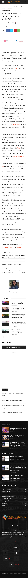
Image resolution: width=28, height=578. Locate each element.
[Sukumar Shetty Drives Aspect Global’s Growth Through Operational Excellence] (5, 477)
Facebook (11, 553)
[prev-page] (3, 337)
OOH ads (17, 262)
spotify (20, 264)
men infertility (8, 262)
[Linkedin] (5, 558)
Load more (13, 417)
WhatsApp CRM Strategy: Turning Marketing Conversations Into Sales (17, 331)
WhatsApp (17, 564)
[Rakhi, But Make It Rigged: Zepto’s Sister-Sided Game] (5, 429)
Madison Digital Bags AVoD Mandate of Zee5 (12, 412)
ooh (13, 262)
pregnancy (16, 124)
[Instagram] (16, 552)
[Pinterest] (15, 30)
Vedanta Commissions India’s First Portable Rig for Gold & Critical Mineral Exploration (18, 316)
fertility (9, 257)
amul (7, 255)
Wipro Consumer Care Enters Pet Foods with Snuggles (18, 309)
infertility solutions (9, 259)
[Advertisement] (14, 367)
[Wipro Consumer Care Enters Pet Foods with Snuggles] (5, 437)
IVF (3, 166)
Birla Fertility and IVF (16, 255)
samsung (15, 264)
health (3, 259)
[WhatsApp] (18, 30)
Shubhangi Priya (11, 22)
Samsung (21, 156)
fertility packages (16, 257)
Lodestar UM (19, 259)
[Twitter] (11, 30)
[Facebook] (8, 30)
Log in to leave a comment (14, 347)
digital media (4, 257)
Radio (15, 68)
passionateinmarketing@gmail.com (13, 541)
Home (3, 6)
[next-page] (5, 337)
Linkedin (11, 558)
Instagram (22, 553)
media (3, 262)
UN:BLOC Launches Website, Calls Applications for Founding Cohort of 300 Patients (19, 323)
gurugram (22, 257)
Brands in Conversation (9, 6)
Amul (18, 148)
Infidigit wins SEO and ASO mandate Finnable (12, 400)
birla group (23, 255)
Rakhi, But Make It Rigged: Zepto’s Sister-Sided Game (18, 302)
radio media (10, 264)
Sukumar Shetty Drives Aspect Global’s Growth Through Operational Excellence (17, 477)
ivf (15, 259)
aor (10, 255)
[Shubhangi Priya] (16, 23)
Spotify (15, 156)
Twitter (21, 558)
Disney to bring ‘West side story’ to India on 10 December (7, 272)
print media (4, 264)
